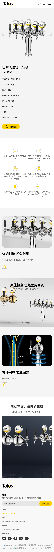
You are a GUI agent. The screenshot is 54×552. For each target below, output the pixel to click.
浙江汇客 (48, 548)
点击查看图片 (27, 323)
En (38, 4)
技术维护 (41, 548)
